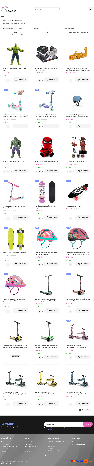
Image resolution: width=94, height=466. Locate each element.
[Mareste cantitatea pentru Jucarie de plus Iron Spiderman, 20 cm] (42, 171)
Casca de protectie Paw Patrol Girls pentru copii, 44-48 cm (46, 253)
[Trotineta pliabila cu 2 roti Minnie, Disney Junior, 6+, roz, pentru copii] (15, 192)
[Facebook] (45, 455)
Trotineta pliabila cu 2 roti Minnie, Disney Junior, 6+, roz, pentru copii (14, 207)
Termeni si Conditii (6, 444)
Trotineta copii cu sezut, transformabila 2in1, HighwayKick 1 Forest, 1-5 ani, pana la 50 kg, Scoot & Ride (15, 393)
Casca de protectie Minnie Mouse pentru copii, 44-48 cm (14, 300)
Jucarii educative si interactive (78, 32)
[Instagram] (48, 455)
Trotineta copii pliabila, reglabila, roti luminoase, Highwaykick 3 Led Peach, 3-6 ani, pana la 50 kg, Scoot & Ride (78, 300)
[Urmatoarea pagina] (90, 410)
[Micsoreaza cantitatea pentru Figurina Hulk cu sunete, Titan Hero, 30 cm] (5, 80)
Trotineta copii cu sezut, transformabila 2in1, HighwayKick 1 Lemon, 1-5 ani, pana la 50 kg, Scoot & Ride (47, 393)
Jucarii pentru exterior (16, 34)
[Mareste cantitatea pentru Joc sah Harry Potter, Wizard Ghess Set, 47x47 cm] (42, 80)
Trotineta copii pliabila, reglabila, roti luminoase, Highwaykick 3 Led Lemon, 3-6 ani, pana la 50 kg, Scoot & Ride (15, 346)
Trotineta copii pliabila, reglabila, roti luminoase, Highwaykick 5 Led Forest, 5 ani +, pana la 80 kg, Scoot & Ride (47, 300)
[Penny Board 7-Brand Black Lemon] (15, 238)
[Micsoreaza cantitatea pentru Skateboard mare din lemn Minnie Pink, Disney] (36, 218)
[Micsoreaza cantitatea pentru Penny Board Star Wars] (67, 218)
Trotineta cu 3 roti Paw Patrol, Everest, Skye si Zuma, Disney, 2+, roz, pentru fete (15, 115)
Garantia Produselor (30, 446)
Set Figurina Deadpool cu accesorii (77, 161)
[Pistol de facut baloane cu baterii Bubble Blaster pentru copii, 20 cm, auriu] (78, 54)
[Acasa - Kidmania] (12, 9)
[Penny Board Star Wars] (78, 192)
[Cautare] (59, 9)
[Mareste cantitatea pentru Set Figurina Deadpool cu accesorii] (73, 171)
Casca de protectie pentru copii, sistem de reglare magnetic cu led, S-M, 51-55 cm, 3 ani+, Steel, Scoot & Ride (78, 115)
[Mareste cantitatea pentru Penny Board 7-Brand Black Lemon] (11, 264)
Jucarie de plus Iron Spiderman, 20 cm (47, 161)
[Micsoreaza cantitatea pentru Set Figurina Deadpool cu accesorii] (67, 171)
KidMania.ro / (6, 20)
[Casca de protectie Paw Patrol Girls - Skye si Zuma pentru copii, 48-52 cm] (78, 238)
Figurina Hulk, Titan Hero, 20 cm (13, 161)
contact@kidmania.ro (80, 444)
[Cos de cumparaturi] (90, 9)
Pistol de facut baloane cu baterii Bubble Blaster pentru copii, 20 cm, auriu (77, 69)
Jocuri (47, 32)
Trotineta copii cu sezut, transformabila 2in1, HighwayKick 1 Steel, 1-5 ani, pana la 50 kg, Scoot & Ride (78, 393)
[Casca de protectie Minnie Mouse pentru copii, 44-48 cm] (15, 285)
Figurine (15, 32)
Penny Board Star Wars (73, 206)
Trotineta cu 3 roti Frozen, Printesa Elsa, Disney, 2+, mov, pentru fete (46, 115)
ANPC (26, 449)
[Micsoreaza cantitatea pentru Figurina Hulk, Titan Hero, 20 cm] (5, 171)
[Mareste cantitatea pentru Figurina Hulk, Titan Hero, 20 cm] (11, 171)
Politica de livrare (6, 449)
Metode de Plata (29, 442)
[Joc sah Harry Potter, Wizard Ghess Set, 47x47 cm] (47, 54)
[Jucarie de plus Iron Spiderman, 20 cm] (47, 147)
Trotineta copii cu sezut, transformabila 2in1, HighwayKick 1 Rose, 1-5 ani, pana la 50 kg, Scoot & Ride (77, 346)
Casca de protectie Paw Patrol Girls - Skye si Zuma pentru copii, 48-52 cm (78, 253)
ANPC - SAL (28, 451)
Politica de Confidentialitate (9, 446)
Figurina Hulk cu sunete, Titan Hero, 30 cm (14, 69)
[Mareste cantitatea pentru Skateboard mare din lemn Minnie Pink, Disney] (42, 218)
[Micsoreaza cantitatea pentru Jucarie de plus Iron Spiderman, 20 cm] (36, 171)
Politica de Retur (29, 444)
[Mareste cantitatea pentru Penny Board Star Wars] (73, 218)
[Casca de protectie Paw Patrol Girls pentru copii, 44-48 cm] (47, 238)
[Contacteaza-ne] (90, 16)
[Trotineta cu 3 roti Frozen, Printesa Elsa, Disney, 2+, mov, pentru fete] (47, 100)
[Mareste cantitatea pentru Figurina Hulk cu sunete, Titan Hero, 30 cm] (11, 80)
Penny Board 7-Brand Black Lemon (14, 253)
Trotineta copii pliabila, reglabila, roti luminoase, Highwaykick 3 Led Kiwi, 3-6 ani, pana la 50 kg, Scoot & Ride (47, 346)
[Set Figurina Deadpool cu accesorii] (78, 147)
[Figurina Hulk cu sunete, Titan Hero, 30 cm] (15, 54)
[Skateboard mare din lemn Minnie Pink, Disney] (47, 192)
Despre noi (4, 442)
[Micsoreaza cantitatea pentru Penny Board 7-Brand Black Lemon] (5, 264)
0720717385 (78, 442)
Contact (3, 451)
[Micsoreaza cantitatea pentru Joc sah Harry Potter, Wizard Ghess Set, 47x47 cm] (36, 80)
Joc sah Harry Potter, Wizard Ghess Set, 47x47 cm (46, 69)
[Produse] (3, 17)
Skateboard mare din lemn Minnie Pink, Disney (45, 207)
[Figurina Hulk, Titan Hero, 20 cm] (15, 147)
